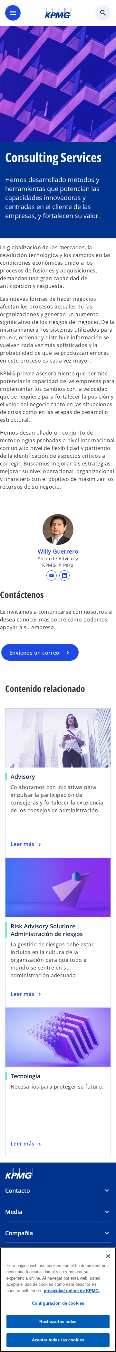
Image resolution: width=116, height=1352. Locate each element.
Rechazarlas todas (57, 1321)
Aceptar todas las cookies (58, 1340)
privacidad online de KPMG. (72, 1290)
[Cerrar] (108, 1256)
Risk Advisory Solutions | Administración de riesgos (47, 930)
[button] (51, 575)
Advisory (23, 776)
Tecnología (25, 1076)
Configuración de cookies (58, 1303)
